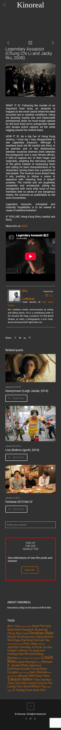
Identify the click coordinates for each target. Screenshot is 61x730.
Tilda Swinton (42, 679)
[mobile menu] (4, 5)
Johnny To (25, 650)
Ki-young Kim (35, 658)
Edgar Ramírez (23, 640)
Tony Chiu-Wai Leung (21, 683)
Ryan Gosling (24, 673)
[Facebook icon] (26, 718)
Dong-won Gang (32, 637)
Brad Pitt (38, 626)
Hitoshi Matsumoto (15, 644)
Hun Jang (30, 643)
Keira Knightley (24, 658)
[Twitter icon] (30, 718)
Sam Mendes (39, 672)
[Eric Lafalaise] (14, 301)
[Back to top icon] (30, 706)
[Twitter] (51, 295)
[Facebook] (47, 295)
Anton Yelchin (26, 626)
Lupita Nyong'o (26, 662)
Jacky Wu (41, 644)
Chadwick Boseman (34, 629)
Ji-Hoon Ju (38, 647)
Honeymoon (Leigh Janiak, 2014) (26, 391)
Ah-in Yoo (13, 626)
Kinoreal (30, 5)
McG (39, 662)
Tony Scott (23, 686)
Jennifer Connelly (19, 647)
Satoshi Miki (26, 676)
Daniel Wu (14, 637)
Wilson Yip (38, 686)
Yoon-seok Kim (35, 690)
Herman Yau (41, 640)
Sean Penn (42, 676)
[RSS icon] (35, 718)
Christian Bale (40, 633)
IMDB (24, 226)
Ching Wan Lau (17, 633)
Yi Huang (18, 690)
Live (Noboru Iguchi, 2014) (22, 450)
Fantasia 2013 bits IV (18, 501)
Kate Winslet (26, 654)
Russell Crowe (30, 669)
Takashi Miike (19, 679)
